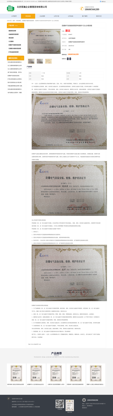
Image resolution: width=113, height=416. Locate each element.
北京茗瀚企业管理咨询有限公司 (19, 404)
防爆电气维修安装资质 (28, 20)
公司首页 (14, 16)
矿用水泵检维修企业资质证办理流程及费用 (15, 79)
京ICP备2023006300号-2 (28, 401)
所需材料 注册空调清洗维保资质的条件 (57, 384)
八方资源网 (21, 406)
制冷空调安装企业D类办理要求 (15, 82)
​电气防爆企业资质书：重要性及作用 (15, 92)
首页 (14, 20)
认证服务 (11, 41)
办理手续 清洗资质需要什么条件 (36, 384)
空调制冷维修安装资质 (15, 48)
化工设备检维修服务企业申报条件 (15, 69)
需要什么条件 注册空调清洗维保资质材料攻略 (98, 384)
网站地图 (37, 406)
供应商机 (28, 16)
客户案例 (84, 16)
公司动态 (70, 16)
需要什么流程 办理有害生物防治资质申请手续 (78, 384)
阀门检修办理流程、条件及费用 (15, 72)
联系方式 (99, 16)
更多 (22, 58)
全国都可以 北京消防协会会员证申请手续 (17, 384)
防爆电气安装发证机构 (13, 75)
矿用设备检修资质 (14, 52)
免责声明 (26, 406)
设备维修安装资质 (14, 34)
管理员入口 (32, 406)
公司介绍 (56, 16)
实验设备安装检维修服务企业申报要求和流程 (15, 62)
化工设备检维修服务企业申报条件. (15, 65)
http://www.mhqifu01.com (34, 344)
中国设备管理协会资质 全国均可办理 (15, 85)
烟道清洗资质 (12, 30)
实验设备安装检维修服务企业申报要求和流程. (15, 89)
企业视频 (42, 16)
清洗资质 (11, 38)
